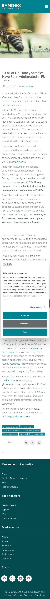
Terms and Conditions (35, 595)
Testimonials (8, 554)
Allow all (25, 315)
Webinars (6, 558)
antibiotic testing (27, 427)
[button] (46, 6)
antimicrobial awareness (12, 430)
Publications (8, 549)
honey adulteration (10, 434)
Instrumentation (10, 486)
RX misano (12, 380)
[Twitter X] (32, 442)
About (5, 473)
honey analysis (25, 434)
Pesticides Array (18, 363)
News (5, 536)
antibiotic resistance (10, 427)
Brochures (7, 545)
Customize (23, 324)
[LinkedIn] (39, 442)
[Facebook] (26, 442)
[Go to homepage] (11, 6)
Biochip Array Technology (14, 478)
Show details (36, 307)
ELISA (37, 392)
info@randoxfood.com (17, 416)
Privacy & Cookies (13, 595)
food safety (28, 430)
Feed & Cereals (9, 505)
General (25, 86)
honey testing (39, 434)
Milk (4, 514)
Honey (31, 86)
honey (37, 430)
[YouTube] (29, 578)
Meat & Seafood (10, 518)
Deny (25, 332)
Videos (5, 541)
